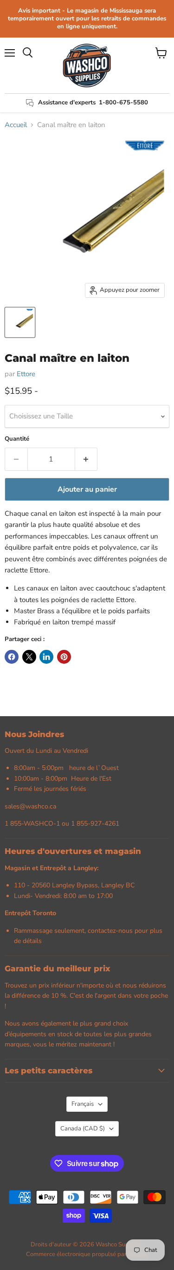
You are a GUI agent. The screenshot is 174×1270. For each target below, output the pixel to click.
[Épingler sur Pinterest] (64, 657)
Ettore (26, 373)
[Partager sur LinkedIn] (46, 657)
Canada (82, 1128)
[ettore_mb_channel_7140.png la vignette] (20, 322)
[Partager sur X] (29, 657)
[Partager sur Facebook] (12, 657)
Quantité (17, 439)
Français (82, 1104)
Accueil (16, 125)
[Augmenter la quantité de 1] (86, 459)
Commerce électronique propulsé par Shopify (87, 1254)
